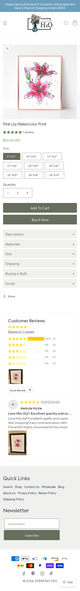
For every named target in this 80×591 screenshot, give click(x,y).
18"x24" (54, 175)
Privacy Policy (27, 493)
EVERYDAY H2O (46, 580)
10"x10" (31, 156)
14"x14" (33, 166)
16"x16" (54, 166)
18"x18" (34, 175)
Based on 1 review (21, 331)
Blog (61, 486)
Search (8, 486)
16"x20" (12, 175)
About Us (9, 493)
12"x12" (52, 156)
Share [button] (11, 296)
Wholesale (48, 486)
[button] (5, 23)
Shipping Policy (13, 499)
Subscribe (32, 535)
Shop (18, 486)
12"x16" (12, 166)
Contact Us (31, 486)
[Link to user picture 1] (17, 442)
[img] (30, 401)
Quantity (9, 184)
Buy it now (40, 219)
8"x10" (11, 156)
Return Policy (47, 493)
